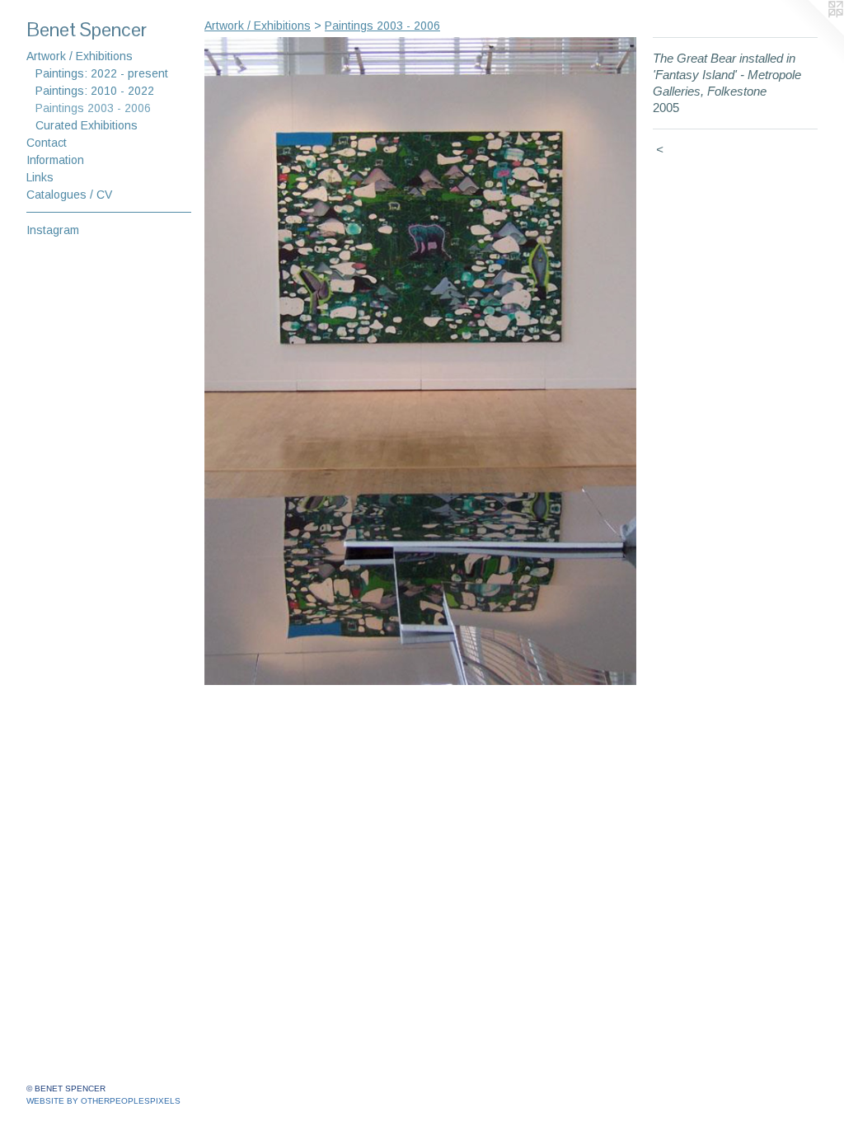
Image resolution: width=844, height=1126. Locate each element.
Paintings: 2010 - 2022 (94, 90)
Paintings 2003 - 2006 (93, 108)
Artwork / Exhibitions (79, 56)
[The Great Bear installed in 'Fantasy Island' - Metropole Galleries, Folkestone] (420, 361)
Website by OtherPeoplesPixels (103, 1100)
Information (55, 160)
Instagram (52, 230)
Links (40, 177)
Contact (46, 142)
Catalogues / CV (69, 194)
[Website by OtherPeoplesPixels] (811, 33)
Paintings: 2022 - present (101, 73)
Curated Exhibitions (86, 125)
